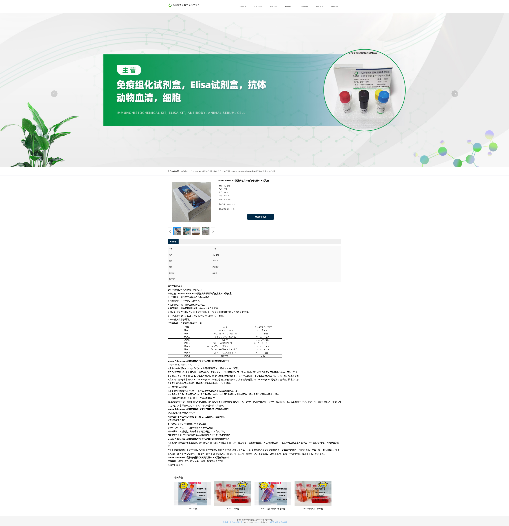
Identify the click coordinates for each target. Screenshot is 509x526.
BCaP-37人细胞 (233, 509)
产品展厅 (289, 7)
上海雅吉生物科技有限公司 (231, 522)
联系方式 (319, 7)
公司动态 (273, 7)
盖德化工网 (273, 522)
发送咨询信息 (260, 217)
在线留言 (335, 7)
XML (258, 522)
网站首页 (185, 171)
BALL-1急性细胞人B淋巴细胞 (273, 509)
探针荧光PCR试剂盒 (222, 171)
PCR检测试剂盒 (206, 171)
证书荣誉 (304, 7)
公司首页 (242, 7)
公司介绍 (258, 7)
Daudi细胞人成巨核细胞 (313, 509)
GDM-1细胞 (193, 509)
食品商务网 (283, 522)
